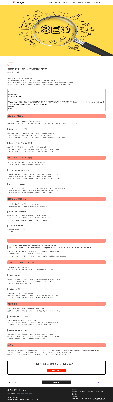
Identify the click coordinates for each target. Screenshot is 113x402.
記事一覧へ (56, 382)
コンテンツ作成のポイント (15, 99)
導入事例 (72, 2)
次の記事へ (100, 382)
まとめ (10, 108)
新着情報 (80, 2)
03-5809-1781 (16, 397)
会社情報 (90, 392)
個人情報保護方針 (87, 398)
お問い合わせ (96, 2)
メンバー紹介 (99, 392)
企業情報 (65, 2)
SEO (10, 64)
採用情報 (87, 2)
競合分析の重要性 (13, 94)
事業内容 (74, 390)
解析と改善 (11, 106)
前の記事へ (13, 382)
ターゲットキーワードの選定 (15, 96)
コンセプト (49, 2)
